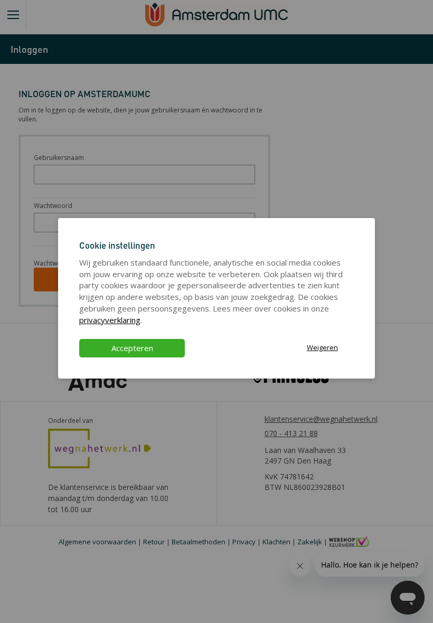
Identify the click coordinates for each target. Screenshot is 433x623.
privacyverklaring (109, 320)
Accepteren (132, 348)
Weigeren (322, 347)
